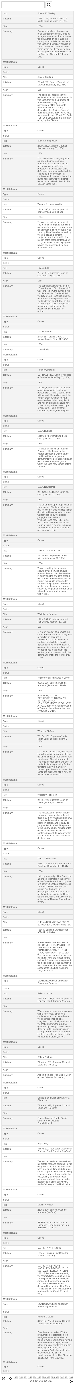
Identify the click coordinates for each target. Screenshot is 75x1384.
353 (30, 1377)
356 (44, 1377)
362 (71, 1377)
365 (41, 1380)
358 (53, 1377)
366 (46, 1380)
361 (66, 1377)
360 (62, 1377)
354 (35, 1377)
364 (36, 1380)
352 (25, 1377)
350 (16, 1377)
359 (57, 1377)
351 (21, 1377)
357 (48, 1377)
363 (32, 1380)
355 (39, 1377)
